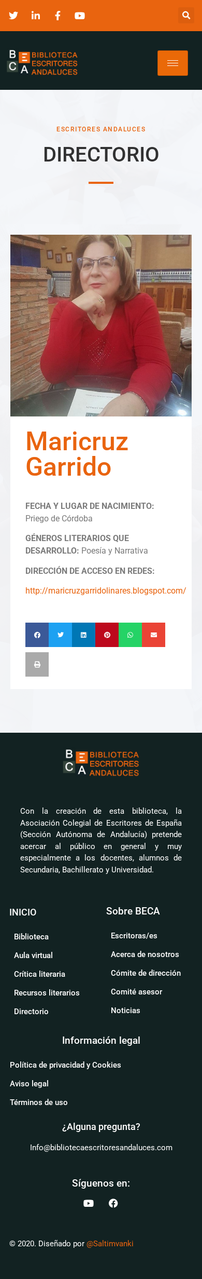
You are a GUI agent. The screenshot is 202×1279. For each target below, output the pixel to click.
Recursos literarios (47, 993)
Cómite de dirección (146, 973)
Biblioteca (31, 936)
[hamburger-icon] (172, 63)
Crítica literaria (39, 974)
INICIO (22, 912)
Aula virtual (33, 955)
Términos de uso (39, 1102)
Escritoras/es (134, 935)
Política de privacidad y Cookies (65, 1065)
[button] (186, 15)
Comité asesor (136, 992)
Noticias (125, 1010)
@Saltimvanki (110, 1243)
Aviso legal (29, 1083)
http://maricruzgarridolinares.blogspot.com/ (105, 591)
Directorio (31, 1011)
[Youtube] (88, 1203)
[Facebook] (113, 1203)
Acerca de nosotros (145, 954)
